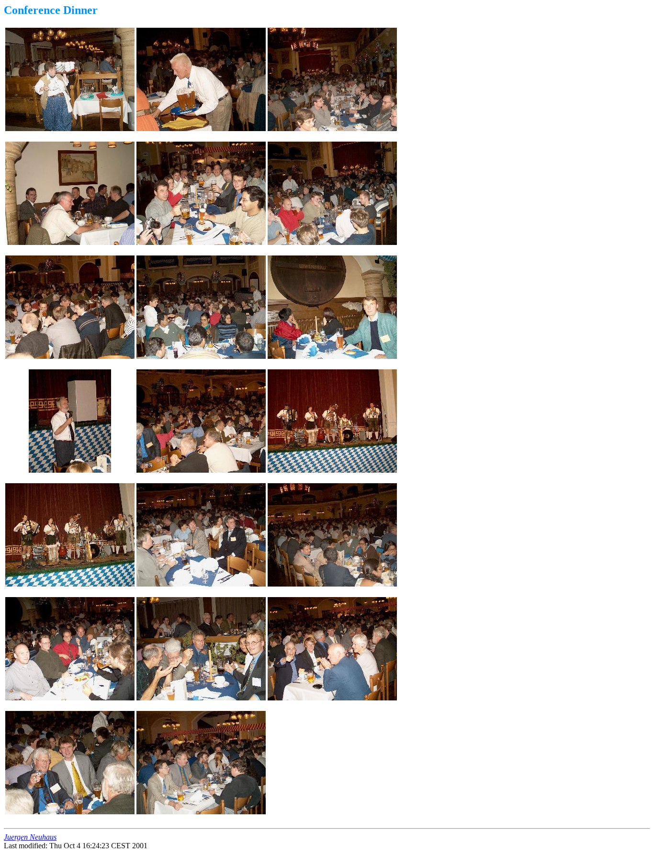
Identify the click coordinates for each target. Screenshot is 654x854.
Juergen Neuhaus (30, 837)
